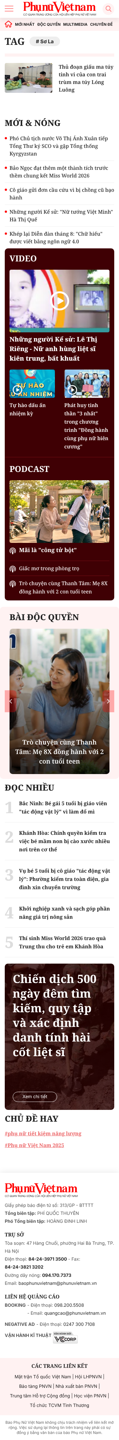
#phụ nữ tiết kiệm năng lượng (43, 1133)
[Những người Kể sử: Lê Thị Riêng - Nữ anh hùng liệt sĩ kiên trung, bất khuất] (59, 301)
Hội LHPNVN (88, 1377)
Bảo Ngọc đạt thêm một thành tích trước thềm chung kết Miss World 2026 (59, 171)
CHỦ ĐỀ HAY (31, 1118)
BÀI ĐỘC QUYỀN (44, 617)
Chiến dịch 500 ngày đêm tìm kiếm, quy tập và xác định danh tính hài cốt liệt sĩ (54, 1015)
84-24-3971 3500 (48, 1259)
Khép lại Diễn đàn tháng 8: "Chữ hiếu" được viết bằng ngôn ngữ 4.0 (56, 237)
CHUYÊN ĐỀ (101, 24)
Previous (11, 701)
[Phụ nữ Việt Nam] (41, 1190)
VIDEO (23, 258)
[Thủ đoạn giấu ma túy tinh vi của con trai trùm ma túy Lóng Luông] (28, 78)
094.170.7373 (56, 1275)
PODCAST (29, 469)
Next (108, 701)
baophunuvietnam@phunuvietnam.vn (57, 1283)
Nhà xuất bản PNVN (76, 1386)
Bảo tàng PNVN (35, 1386)
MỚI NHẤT (25, 24)
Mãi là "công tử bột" (48, 550)
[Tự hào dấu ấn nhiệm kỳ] (32, 384)
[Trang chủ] (8, 24)
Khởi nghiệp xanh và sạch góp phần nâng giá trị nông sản (64, 912)
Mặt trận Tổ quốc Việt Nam (43, 1377)
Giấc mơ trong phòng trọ (49, 568)
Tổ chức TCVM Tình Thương (59, 1405)
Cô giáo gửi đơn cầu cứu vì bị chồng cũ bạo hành (62, 193)
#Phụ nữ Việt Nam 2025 (34, 1145)
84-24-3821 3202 (24, 1267)
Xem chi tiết (35, 1096)
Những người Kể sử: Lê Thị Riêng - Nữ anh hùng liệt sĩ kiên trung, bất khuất (53, 349)
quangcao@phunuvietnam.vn (75, 1313)
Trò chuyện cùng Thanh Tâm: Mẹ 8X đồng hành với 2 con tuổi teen (63, 587)
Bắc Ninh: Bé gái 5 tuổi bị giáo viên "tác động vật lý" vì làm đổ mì (63, 807)
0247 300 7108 (79, 1324)
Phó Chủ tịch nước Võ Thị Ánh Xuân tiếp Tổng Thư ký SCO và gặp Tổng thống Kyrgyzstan (59, 146)
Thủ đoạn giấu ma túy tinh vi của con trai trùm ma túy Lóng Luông (86, 78)
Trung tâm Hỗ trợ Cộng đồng (40, 1396)
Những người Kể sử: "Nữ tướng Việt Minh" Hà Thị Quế (61, 215)
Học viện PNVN (90, 1396)
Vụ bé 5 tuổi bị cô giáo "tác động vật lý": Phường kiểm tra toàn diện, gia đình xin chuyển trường (64, 879)
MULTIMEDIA (75, 24)
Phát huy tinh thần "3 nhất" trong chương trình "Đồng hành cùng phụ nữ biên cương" (86, 426)
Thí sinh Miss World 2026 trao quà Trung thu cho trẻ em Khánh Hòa (62, 942)
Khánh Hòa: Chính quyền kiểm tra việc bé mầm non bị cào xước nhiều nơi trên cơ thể (64, 841)
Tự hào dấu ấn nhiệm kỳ (28, 409)
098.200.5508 (69, 1305)
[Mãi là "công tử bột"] (59, 511)
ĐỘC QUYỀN (48, 24)
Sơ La (47, 41)
